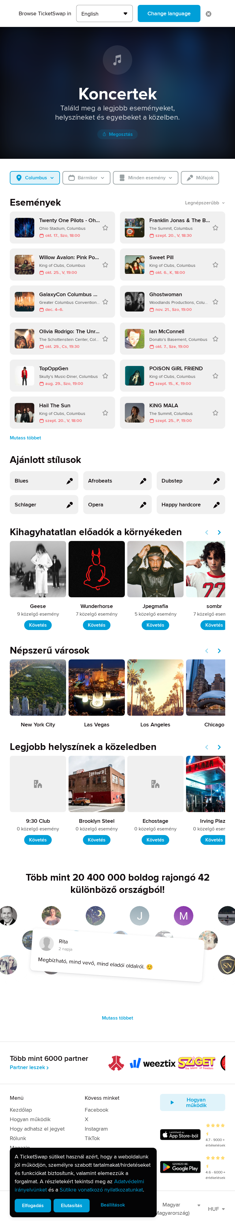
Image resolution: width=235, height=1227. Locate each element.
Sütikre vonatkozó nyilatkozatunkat (101, 1189)
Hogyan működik (30, 1119)
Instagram (96, 1128)
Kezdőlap (21, 1109)
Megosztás (121, 134)
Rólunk (18, 1138)
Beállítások (113, 1205)
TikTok (92, 1138)
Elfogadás (33, 1206)
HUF (213, 1209)
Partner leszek (27, 1067)
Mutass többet (25, 438)
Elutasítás (71, 1206)
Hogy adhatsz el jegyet (37, 1128)
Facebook (96, 1109)
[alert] (83, 1182)
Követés (38, 625)
